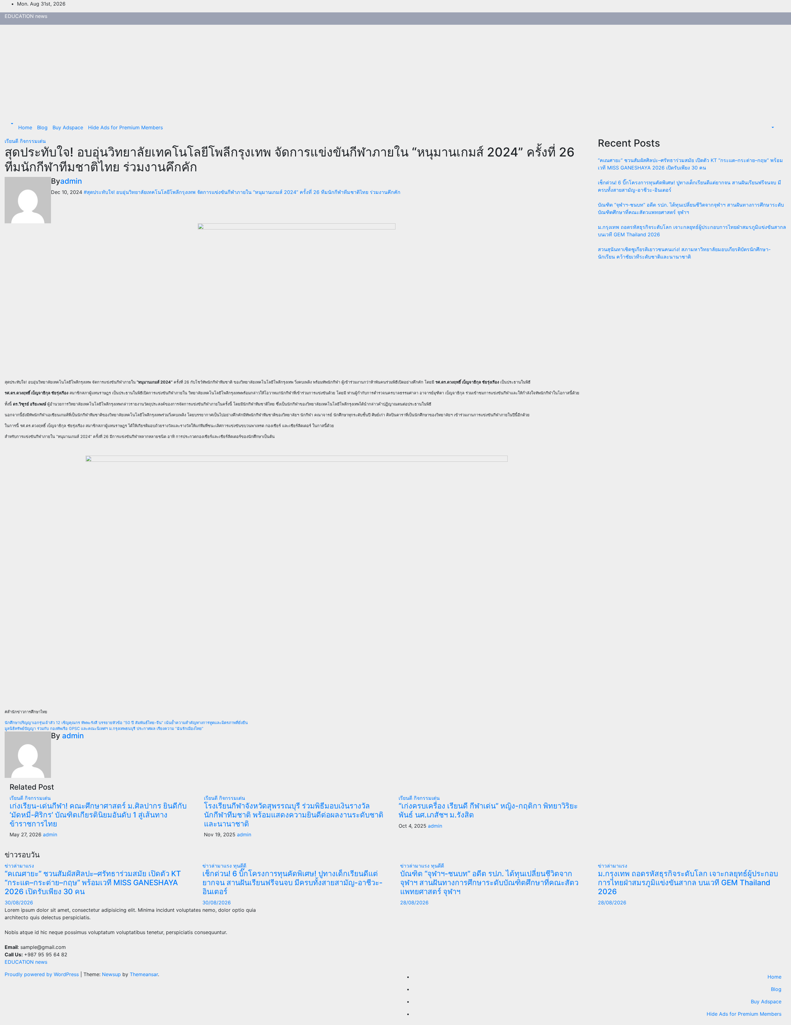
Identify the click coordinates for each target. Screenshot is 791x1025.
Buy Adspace (68, 127)
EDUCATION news (26, 16)
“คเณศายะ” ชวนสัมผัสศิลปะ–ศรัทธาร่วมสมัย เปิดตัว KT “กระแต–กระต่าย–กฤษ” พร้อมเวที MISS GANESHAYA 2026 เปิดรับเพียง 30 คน (93, 882)
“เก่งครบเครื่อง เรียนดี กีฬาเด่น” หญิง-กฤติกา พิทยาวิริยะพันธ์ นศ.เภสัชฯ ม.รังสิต (488, 810)
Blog (42, 127)
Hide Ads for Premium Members (125, 127)
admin (71, 181)
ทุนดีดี (239, 866)
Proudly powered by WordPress (42, 974)
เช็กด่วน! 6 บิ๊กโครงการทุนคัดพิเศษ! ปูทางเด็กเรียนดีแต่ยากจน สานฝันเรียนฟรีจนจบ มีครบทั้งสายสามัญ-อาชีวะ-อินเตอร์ (292, 882)
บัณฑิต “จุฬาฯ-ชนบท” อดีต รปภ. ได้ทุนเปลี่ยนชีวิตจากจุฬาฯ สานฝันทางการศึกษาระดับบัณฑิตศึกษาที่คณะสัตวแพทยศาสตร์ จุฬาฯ (489, 882)
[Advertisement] (395, 71)
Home (25, 127)
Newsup (111, 974)
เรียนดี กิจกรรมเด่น (25, 141)
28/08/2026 (414, 902)
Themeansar (144, 974)
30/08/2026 (19, 902)
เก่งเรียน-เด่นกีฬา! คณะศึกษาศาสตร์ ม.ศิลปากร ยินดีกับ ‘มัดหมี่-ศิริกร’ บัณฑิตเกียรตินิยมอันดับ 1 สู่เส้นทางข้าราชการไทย (98, 814)
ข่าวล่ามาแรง (19, 866)
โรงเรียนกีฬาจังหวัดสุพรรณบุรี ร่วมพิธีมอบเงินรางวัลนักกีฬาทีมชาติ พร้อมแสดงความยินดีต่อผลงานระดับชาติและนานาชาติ (293, 814)
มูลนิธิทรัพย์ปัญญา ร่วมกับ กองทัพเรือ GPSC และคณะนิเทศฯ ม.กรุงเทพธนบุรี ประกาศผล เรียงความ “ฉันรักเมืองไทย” (104, 728)
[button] (11, 124)
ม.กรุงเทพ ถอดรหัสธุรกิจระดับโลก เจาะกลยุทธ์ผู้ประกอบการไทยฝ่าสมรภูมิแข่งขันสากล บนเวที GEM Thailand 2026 (688, 882)
